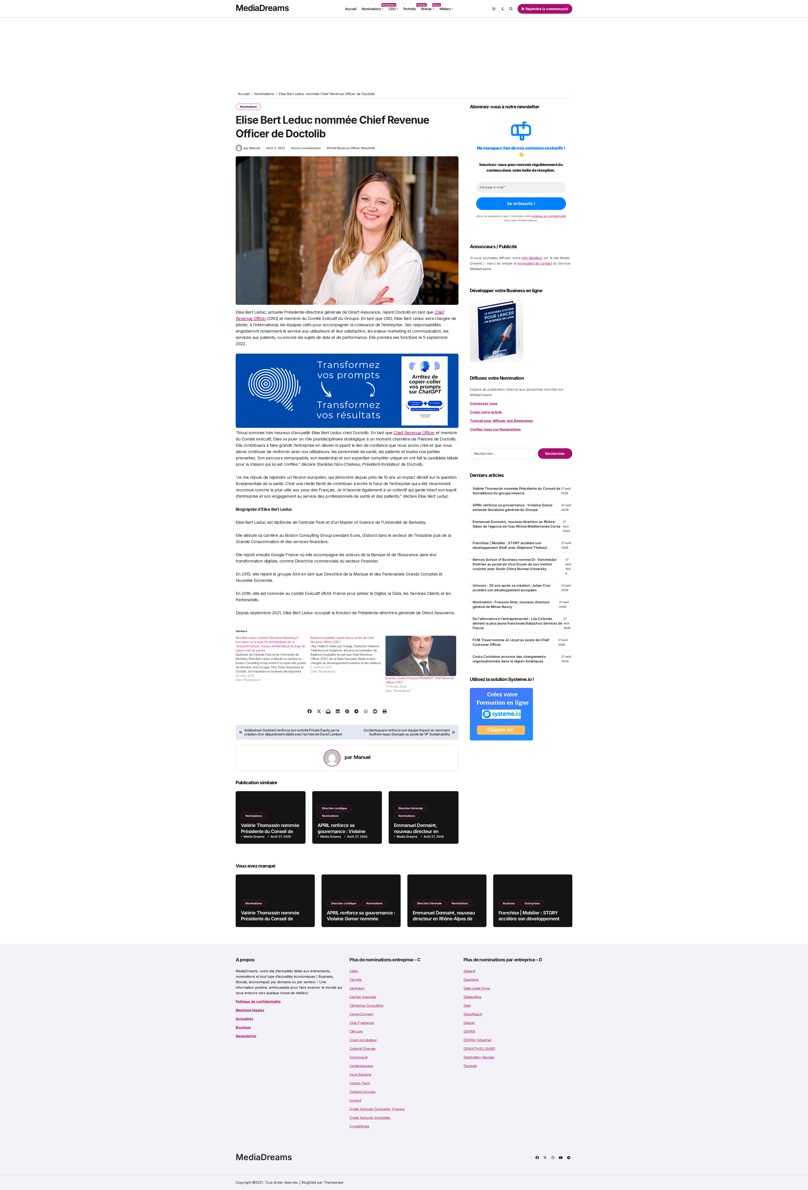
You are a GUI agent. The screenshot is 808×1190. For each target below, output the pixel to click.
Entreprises (532, 903)
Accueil (350, 9)
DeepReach (473, 1014)
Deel (467, 1005)
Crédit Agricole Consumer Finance (377, 1109)
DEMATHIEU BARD (479, 1049)
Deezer (469, 1023)
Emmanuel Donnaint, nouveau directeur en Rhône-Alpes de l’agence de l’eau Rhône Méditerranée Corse (516, 524)
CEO (392, 9)
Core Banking (360, 1074)
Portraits (411, 7)
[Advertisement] (404, 49)
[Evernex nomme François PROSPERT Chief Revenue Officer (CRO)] (420, 656)
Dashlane (471, 980)
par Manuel (252, 148)
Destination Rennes (479, 1057)
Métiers (445, 9)
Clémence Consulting (366, 1005)
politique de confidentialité (549, 216)
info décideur (532, 258)
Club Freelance (362, 1023)
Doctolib (369, 148)
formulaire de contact (535, 263)
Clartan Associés (363, 997)
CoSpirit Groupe (362, 1092)
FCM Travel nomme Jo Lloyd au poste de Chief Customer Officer (511, 642)
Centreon (357, 988)
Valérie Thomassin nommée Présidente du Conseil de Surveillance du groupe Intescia (516, 490)
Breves (429, 7)
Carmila (355, 980)
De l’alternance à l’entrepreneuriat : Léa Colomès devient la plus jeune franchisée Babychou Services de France (517, 623)
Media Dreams (254, 836)
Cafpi (354, 971)
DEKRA (469, 1031)
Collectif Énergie (362, 1049)
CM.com (356, 1031)
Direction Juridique (334, 808)
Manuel (362, 757)
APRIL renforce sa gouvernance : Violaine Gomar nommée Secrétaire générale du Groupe (513, 507)
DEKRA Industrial (477, 1040)
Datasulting (472, 997)
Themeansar (334, 1182)
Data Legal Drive (477, 988)
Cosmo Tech (360, 1083)
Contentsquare (361, 1066)
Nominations (374, 7)
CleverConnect (361, 1014)
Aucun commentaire (306, 148)
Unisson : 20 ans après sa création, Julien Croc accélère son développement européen (512, 587)
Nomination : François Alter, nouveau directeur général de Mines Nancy (511, 604)
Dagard (469, 971)
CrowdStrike (359, 1126)
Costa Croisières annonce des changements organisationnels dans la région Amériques (509, 658)
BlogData (309, 1182)
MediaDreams (262, 8)
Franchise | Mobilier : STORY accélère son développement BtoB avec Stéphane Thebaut (510, 545)
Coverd (355, 1100)
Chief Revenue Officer (344, 148)
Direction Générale (410, 808)
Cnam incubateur (363, 1040)
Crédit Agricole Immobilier (370, 1118)
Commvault (359, 1057)
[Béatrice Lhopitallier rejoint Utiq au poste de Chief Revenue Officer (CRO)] (348, 655)
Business (509, 903)
